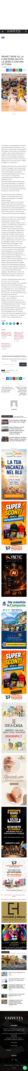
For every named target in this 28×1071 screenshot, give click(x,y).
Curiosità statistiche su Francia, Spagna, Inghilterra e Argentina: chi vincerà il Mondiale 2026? (17, 439)
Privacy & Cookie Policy (9, 1065)
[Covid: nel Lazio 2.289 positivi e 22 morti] (4, 974)
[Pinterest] (14, 70)
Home (2, 35)
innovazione (5, 1069)
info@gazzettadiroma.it (16, 1050)
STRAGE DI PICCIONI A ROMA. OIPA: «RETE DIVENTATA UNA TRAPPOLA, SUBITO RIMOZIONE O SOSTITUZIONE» (21, 391)
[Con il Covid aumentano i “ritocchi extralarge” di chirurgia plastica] (4, 980)
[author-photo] (14, 407)
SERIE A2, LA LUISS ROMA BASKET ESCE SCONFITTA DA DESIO (6, 334)
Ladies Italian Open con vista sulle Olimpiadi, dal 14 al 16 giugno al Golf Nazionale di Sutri (7, 390)
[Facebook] (7, 70)
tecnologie (17, 1069)
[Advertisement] (14, 15)
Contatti (22, 1065)
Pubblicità (17, 1065)
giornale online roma (10, 370)
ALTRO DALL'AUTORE (18, 416)
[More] (23, 70)
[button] (2, 32)
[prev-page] (2, 444)
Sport (6, 35)
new (16, 370)
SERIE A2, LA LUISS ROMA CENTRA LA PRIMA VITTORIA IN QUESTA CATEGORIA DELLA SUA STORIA (19, 335)
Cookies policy (14, 1045)
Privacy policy (14, 1042)
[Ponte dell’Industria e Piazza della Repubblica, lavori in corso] (4, 995)
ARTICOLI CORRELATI (7, 416)
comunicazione (11, 1069)
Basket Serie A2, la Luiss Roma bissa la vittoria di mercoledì (6, 345)
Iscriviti (23, 364)
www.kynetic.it (23, 1069)
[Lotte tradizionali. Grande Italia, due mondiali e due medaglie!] (5, 421)
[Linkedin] (20, 70)
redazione (5, 66)
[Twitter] (10, 70)
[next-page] (5, 444)
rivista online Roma (6, 372)
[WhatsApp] (17, 70)
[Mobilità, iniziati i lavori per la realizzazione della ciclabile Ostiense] (14, 962)
